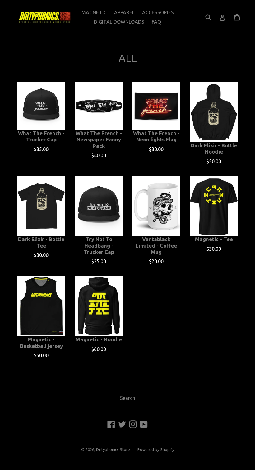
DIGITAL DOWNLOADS (119, 22)
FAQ (156, 22)
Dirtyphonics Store (113, 449)
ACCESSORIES (158, 12)
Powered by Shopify (155, 449)
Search (127, 398)
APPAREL (124, 12)
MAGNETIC (94, 12)
